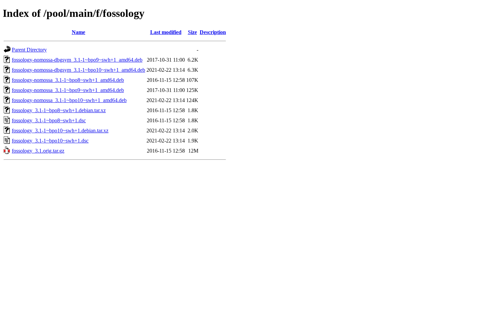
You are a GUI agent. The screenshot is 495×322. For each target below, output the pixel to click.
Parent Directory (29, 50)
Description (213, 32)
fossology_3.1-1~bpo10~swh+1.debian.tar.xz (60, 130)
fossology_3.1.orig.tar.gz (38, 151)
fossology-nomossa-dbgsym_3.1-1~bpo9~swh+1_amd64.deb (77, 60)
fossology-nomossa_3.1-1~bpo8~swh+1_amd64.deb (68, 80)
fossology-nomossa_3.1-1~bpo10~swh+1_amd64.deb (69, 100)
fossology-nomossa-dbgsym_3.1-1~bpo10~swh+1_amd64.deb (78, 70)
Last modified (166, 32)
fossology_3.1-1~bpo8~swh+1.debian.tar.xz (59, 110)
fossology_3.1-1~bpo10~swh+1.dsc (50, 140)
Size (192, 32)
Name (78, 32)
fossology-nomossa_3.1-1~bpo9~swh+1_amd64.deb (68, 90)
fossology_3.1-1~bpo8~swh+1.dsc (49, 120)
